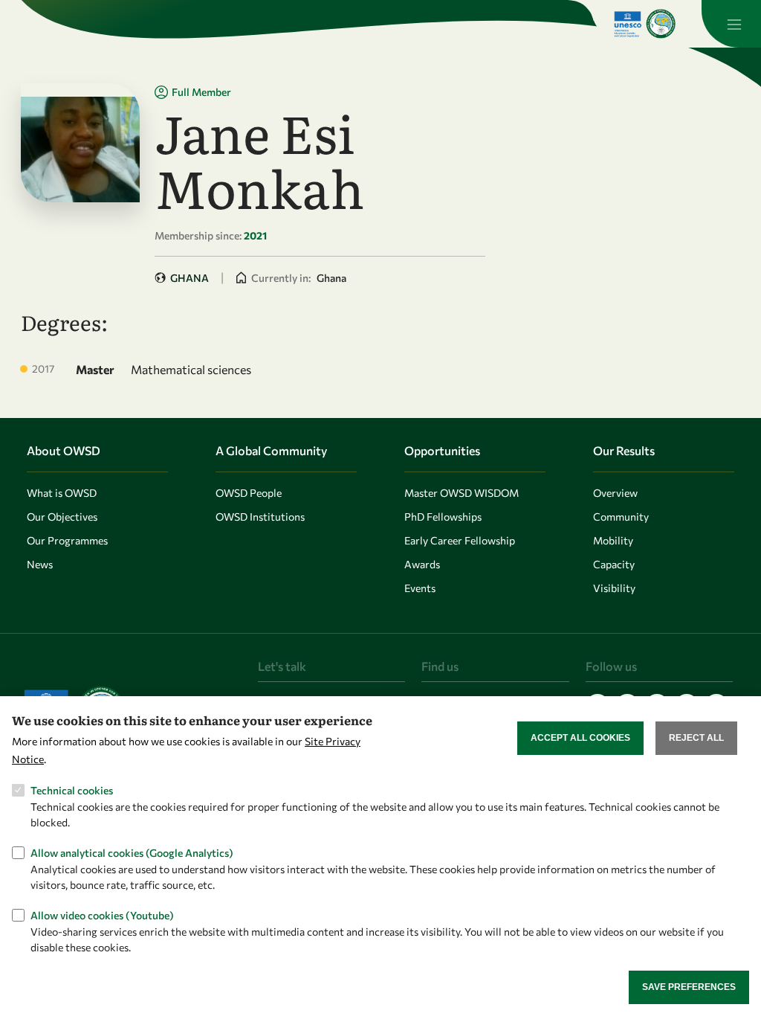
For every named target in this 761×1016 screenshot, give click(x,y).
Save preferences (689, 987)
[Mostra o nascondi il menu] (731, 24)
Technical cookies (71, 790)
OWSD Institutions (260, 516)
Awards (422, 564)
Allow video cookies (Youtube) (102, 915)
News (40, 564)
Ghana (189, 277)
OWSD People (249, 492)
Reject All (696, 738)
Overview (615, 492)
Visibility (614, 588)
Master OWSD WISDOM (461, 492)
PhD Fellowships (443, 516)
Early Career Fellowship (459, 540)
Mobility (613, 540)
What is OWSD (62, 492)
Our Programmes (67, 540)
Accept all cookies (580, 738)
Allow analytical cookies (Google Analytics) (131, 852)
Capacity (614, 564)
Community (621, 516)
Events (419, 588)
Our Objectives (62, 516)
